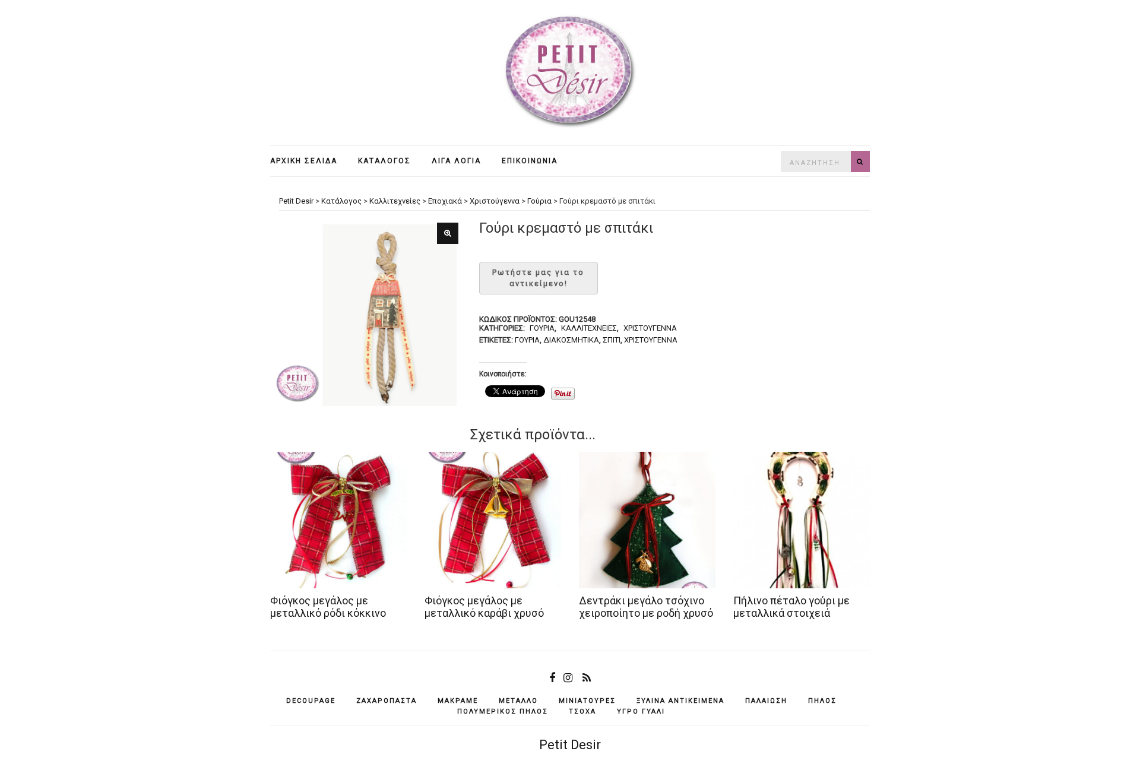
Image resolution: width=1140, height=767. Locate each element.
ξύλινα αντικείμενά (680, 701)
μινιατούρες (587, 701)
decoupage (310, 701)
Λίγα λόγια (456, 161)
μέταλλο (518, 701)
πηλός (822, 701)
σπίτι (611, 339)
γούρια (527, 339)
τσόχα (582, 711)
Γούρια (542, 328)
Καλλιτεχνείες (589, 328)
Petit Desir (570, 744)
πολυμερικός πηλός (502, 711)
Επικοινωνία (530, 161)
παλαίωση (766, 701)
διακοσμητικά (571, 339)
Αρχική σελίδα (303, 161)
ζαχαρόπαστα (386, 701)
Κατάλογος (384, 161)
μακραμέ (458, 701)
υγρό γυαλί (641, 711)
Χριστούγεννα (650, 328)
